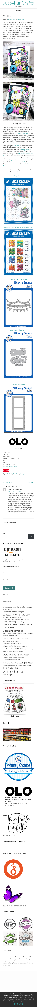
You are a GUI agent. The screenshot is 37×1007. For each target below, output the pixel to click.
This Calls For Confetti (9, 836)
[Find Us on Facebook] (15, 1004)
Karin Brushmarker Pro (10, 636)
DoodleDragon (21, 622)
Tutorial (18, 668)
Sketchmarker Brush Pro (11, 660)
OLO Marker (16, 474)
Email (5, 580)
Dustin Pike (10, 474)
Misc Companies (8, 649)
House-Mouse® (27, 633)
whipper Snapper (8, 675)
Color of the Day (21, 614)
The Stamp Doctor (24, 666)
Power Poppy (23, 655)
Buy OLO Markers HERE (10, 466)
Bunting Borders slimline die (18, 279)
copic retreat (6, 617)
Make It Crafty (9, 646)
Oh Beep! (31, 482)
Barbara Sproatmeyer (24, 607)
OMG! (23, 162)
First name (7, 573)
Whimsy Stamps (24, 474)
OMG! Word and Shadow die (18, 330)
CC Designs (7, 615)
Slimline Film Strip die (24, 134)
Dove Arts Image (10, 624)
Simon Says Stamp (18, 657)
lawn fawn (25, 639)
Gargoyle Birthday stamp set (17, 160)
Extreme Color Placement (9, 633)
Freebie (19, 633)
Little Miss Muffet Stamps (12, 643)
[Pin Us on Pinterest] (22, 1004)
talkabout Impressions (10, 666)
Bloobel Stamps (7, 609)
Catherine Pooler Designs (13, 611)
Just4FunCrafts (18, 2)
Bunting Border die (25, 150)
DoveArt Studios (25, 624)
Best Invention (7, 482)
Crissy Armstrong (9, 622)
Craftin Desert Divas (8, 619)
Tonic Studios (8, 668)
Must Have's (18, 649)
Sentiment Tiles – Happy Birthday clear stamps (18, 227)
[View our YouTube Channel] (17, 1004)
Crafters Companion (16, 617)
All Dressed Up (7, 607)
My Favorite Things (28, 649)
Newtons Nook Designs (10, 651)
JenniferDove (20, 20)
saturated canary (7, 657)
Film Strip (16, 146)
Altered (15, 607)
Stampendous (26, 662)
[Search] (31, 536)
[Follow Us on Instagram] (20, 1004)
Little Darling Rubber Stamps (11, 641)
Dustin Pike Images (13, 630)
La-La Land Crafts (12, 638)
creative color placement (22, 619)
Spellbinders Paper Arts (10, 663)
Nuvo (20, 651)
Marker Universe (22, 646)
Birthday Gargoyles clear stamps (18, 176)
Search (5, 533)
